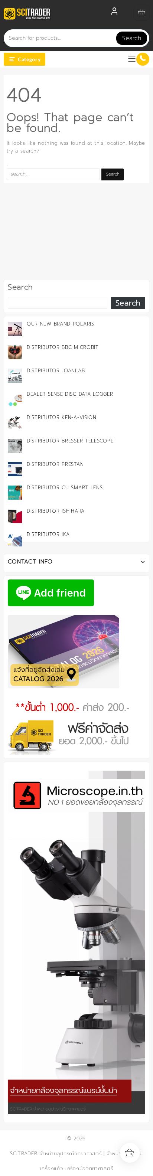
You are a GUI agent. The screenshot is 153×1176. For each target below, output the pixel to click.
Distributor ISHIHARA (56, 510)
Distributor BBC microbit (63, 347)
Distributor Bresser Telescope (70, 440)
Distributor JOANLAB (56, 370)
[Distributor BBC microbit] (15, 352)
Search (131, 38)
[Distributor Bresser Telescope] (15, 446)
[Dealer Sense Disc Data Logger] (15, 399)
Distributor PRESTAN (55, 464)
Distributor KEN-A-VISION (62, 417)
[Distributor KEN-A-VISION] (15, 422)
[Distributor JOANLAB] (15, 376)
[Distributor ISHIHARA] (15, 516)
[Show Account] (114, 13)
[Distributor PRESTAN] (15, 469)
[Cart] (141, 12)
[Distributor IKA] (15, 539)
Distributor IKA (48, 534)
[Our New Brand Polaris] (15, 329)
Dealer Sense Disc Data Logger (70, 394)
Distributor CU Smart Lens (65, 487)
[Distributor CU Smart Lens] (15, 493)
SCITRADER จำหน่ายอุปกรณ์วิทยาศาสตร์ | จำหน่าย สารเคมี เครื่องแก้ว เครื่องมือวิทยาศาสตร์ (76, 1161)
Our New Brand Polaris (60, 323)
